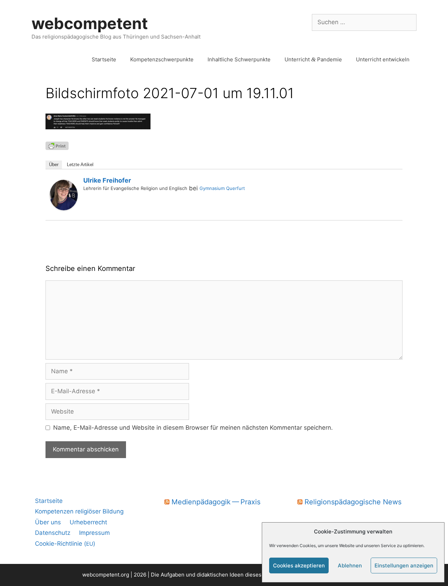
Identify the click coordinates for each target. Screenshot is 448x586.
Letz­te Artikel (80, 164)
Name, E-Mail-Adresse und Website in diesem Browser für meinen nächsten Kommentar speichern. (193, 427)
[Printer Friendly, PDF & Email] (57, 145)
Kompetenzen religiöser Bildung (79, 511)
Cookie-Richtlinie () (65, 543)
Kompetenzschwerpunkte (162, 59)
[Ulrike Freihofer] (64, 208)
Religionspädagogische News (352, 502)
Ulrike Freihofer (107, 180)
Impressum (94, 532)
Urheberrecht (88, 522)
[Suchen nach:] (364, 22)
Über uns (48, 522)
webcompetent (89, 23)
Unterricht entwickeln (383, 59)
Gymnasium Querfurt (222, 188)
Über (53, 164)
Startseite (104, 59)
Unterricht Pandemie (313, 59)
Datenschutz (52, 532)
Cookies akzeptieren (299, 565)
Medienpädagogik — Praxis (216, 502)
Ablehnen (350, 565)
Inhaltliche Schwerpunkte (239, 59)
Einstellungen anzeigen (403, 565)
